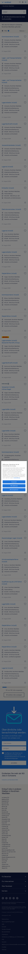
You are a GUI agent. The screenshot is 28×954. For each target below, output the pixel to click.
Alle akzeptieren (14, 489)
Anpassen (14, 482)
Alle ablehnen (14, 485)
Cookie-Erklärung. (16, 477)
